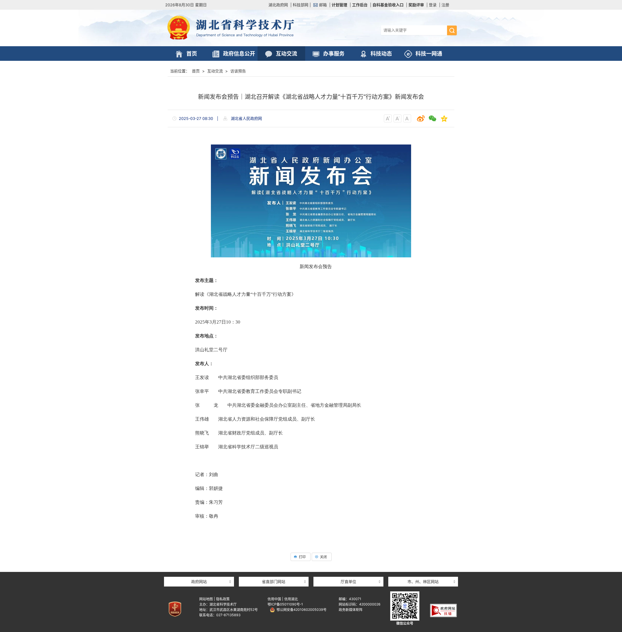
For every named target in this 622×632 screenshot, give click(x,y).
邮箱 (323, 4)
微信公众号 (404, 623)
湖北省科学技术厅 (238, 28)
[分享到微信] (432, 118)
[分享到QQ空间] (444, 118)
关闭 (323, 557)
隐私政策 (223, 599)
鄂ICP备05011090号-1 (285, 604)
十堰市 (423, 573)
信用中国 (274, 599)
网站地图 (206, 599)
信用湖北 (291, 599)
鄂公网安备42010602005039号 (301, 609)
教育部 (199, 573)
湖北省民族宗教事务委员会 (273, 573)
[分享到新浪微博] (421, 118)
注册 (445, 4)
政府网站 (199, 581)
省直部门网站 (273, 581)
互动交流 (215, 71)
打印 (302, 557)
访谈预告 (238, 71)
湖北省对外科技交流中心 (348, 573)
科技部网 (300, 4)
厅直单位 (348, 581)
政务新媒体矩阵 (351, 609)
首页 (196, 71)
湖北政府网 (278, 4)
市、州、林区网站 (423, 581)
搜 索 (452, 30)
